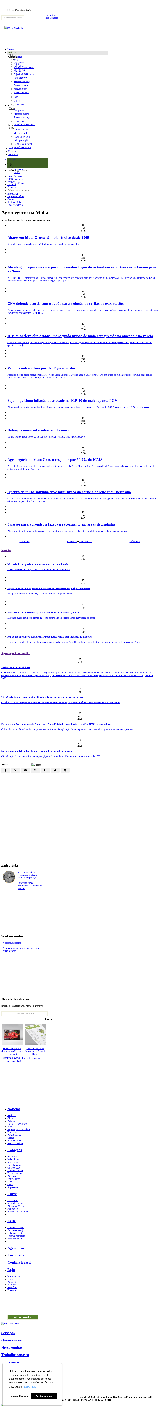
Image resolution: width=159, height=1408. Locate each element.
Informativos (13, 1276)
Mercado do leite (15, 1227)
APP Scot (13, 154)
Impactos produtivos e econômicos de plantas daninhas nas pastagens (27, 875)
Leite (16, 97)
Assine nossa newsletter (12, 18)
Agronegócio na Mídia (18, 1129)
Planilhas (11, 1284)
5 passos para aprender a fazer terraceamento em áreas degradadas (61, 524)
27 (88, 541)
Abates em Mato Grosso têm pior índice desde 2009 (48, 237)
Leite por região (15, 1233)
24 (80, 541)
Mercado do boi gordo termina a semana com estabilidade (37, 564)
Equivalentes (20, 93)
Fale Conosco (51, 17)
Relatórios (12, 1287)
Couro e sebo (20, 77)
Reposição (19, 104)
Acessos (11, 1282)
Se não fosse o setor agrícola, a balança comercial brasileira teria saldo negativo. (46, 436)
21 (73, 541)
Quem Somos (51, 15)
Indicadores (19, 66)
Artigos (11, 181)
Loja (10, 167)
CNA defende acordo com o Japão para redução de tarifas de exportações (65, 303)
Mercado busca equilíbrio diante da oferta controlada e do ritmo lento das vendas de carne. (51, 617)
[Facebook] (5, 770)
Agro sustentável (15, 196)
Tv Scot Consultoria (17, 1124)
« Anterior (24, 541)
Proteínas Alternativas (18, 1211)
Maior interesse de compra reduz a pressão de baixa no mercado (38, 569)
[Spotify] (65, 770)
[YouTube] (25, 770)
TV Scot (11, 184)
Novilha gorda (21, 73)
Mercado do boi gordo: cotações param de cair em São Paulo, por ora (43, 612)
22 (75, 541)
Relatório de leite (15, 1238)
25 (83, 541)
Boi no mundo (21, 85)
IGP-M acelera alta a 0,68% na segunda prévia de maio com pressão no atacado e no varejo (80, 336)
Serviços (8, 1333)
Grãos (17, 100)
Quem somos (11, 1340)
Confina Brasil (19, 1262)
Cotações (13, 59)
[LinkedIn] (45, 770)
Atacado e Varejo (15, 1206)
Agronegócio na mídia (18, 190)
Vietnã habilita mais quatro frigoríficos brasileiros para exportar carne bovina (42, 697)
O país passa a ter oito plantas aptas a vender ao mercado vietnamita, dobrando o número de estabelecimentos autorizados (60, 702)
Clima (10, 179)
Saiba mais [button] (30, 1386)
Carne (12, 108)
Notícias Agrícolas (12, 942)
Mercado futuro (21, 81)
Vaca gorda (19, 69)
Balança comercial (16, 1236)
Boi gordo (19, 62)
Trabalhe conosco (15, 1355)
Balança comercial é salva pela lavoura (38, 430)
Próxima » (135, 541)
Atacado (18, 89)
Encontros (13, 151)
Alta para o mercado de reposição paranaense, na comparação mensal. (41, 593)
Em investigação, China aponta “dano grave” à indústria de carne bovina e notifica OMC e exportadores (56, 724)
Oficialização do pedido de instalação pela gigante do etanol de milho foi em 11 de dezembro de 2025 (50, 756)
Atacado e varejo (15, 1230)
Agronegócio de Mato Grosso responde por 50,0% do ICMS (54, 460)
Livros (10, 1279)
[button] (35, 764)
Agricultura (13, 148)
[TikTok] (55, 770)
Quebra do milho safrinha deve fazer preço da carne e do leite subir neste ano (69, 492)
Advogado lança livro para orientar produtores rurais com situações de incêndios (49, 636)
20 (70, 541)
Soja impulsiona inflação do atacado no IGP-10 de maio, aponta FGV (62, 401)
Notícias (13, 55)
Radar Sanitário (15, 205)
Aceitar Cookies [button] (44, 1396)
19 (68, 541)
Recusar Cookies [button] (19, 1396)
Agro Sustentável (15, 1135)
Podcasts (11, 187)
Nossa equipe (11, 1347)
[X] (15, 770)
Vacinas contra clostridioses (15, 667)
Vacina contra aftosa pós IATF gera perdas (41, 368)
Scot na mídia (14, 202)
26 (85, 541)
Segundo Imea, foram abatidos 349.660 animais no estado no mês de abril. (43, 244)
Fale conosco (11, 1362)
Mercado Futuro (15, 1203)
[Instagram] (35, 770)
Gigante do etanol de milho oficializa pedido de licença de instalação (36, 751)
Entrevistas (12, 193)
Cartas (10, 199)
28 (90, 541)
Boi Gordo (12, 1200)
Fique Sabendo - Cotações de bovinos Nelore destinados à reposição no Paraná (48, 588)
